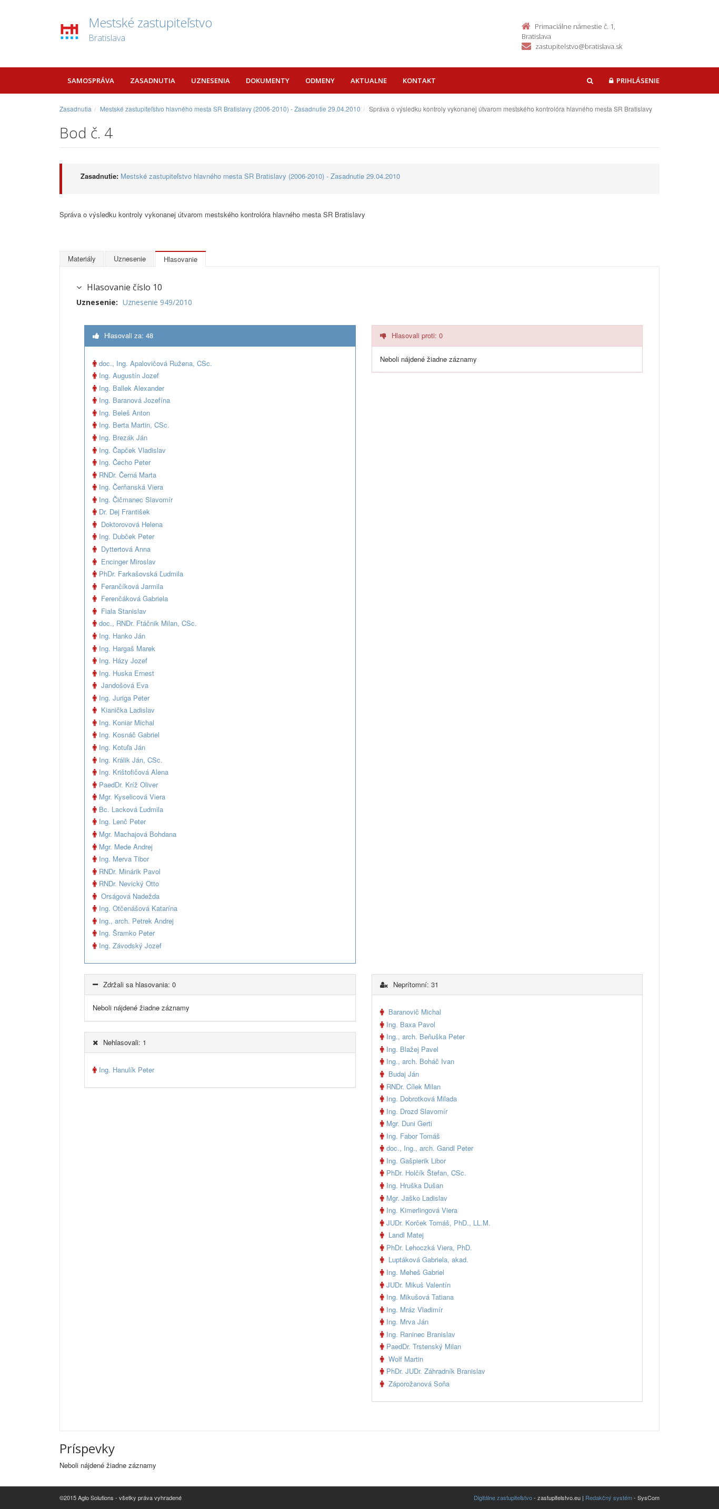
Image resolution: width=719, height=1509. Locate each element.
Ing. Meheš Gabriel (415, 1272)
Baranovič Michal (413, 1012)
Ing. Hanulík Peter (126, 1070)
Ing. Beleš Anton (124, 413)
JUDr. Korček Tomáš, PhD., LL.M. (438, 1223)
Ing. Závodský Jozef (130, 945)
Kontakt (419, 80)
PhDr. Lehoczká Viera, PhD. (429, 1247)
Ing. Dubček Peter (126, 536)
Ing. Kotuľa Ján (122, 747)
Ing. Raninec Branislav (420, 1334)
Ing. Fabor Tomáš (413, 1136)
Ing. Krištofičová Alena (133, 772)
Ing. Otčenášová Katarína (138, 908)
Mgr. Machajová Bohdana (137, 834)
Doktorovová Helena (131, 524)
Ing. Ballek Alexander (131, 388)
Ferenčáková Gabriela (133, 598)
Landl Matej (405, 1235)
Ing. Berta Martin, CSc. (134, 425)
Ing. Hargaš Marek (127, 648)
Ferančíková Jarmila (131, 586)
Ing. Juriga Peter (124, 698)
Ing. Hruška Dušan (414, 1185)
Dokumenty (267, 80)
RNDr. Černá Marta (127, 475)
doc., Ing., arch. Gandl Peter (429, 1148)
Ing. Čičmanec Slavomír (136, 499)
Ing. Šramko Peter (127, 933)
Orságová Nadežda (129, 896)
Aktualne (369, 80)
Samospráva (90, 80)
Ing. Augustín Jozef (129, 375)
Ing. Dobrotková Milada (421, 1098)
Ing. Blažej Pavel (412, 1049)
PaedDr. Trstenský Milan (423, 1346)
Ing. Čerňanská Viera (131, 487)
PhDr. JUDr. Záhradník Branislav (435, 1371)
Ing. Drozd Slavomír (416, 1111)
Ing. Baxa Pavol (410, 1024)
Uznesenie (130, 259)
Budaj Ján (402, 1074)
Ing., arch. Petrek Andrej (136, 921)
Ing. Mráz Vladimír (414, 1309)
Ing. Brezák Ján (123, 437)
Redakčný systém (608, 1497)
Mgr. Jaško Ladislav (416, 1198)
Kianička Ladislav (127, 710)
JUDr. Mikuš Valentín (418, 1285)
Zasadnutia (152, 80)
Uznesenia (210, 80)
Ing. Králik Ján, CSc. (131, 760)
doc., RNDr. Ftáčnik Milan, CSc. (148, 623)
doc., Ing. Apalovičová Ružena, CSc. (155, 363)
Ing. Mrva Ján (407, 1321)
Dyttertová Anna (125, 549)
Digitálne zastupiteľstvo (503, 1497)
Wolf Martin (404, 1359)
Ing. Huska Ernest (126, 673)
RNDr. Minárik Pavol (130, 871)
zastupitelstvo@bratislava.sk (578, 46)
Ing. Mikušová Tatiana (420, 1297)
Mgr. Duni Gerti (409, 1123)
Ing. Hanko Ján (122, 636)
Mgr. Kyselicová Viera (132, 797)
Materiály (82, 259)
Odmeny (320, 80)
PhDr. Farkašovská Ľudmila (141, 574)
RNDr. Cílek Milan (413, 1086)
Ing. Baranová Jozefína (134, 400)
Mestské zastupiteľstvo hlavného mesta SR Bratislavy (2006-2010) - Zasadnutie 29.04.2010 (230, 108)
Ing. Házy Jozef (123, 660)
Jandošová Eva (123, 685)
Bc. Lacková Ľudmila (131, 809)
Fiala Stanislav (122, 611)
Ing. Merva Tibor (124, 859)
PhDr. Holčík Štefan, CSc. (426, 1173)
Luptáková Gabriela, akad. (427, 1259)
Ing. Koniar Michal (126, 722)
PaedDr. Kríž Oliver (128, 784)
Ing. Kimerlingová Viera (421, 1210)
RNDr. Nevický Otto (129, 883)
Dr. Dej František (124, 511)
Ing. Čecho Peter (125, 462)
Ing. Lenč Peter (122, 821)
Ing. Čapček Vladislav (132, 450)
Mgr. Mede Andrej (126, 847)
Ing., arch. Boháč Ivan (420, 1061)
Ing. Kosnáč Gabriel (129, 735)
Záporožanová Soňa (418, 1384)
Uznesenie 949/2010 (157, 302)
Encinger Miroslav (127, 561)
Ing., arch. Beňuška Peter (425, 1036)
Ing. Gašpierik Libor (416, 1161)
